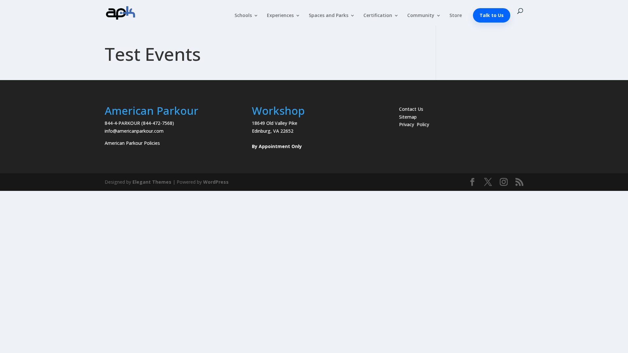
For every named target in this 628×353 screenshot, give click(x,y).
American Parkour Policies (132, 143)
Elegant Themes (151, 182)
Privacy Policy (414, 124)
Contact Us (411, 109)
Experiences (280, 15)
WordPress (216, 182)
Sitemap (408, 117)
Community (420, 15)
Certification (377, 15)
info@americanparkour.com (134, 131)
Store (455, 15)
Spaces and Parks (328, 15)
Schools (243, 15)
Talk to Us (492, 15)
